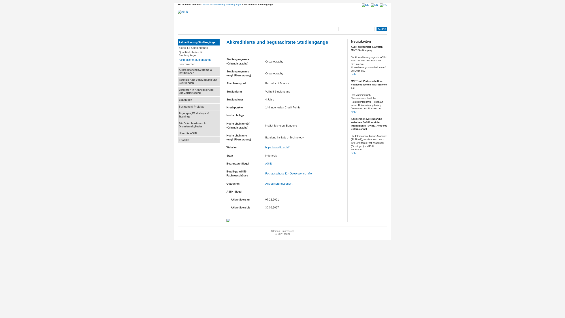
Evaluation (185, 99)
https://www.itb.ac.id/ (277, 147)
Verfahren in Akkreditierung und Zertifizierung (196, 91)
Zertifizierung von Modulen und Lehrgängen (198, 81)
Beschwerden (187, 64)
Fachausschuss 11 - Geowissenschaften (289, 173)
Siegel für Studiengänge (193, 47)
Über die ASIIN (188, 133)
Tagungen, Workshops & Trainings (194, 115)
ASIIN (206, 4)
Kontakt (184, 140)
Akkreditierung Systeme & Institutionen (195, 71)
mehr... (354, 74)
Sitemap (275, 231)
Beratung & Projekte (191, 106)
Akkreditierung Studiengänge (226, 4)
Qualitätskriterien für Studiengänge (191, 54)
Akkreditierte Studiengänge (195, 59)
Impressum (288, 231)
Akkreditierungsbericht (278, 183)
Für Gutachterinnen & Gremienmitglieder (192, 125)
